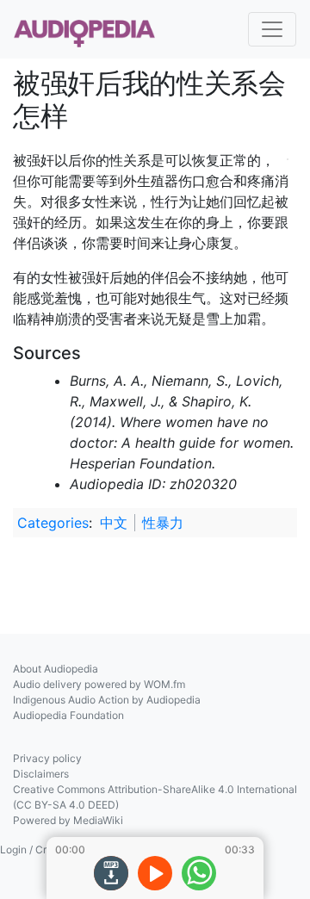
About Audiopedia (55, 668)
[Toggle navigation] (272, 29)
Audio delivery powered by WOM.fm (99, 684)
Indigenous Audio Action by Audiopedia (107, 699)
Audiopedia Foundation (68, 715)
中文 (113, 522)
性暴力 (162, 522)
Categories (53, 522)
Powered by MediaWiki (68, 820)
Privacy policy (47, 758)
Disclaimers (41, 773)
